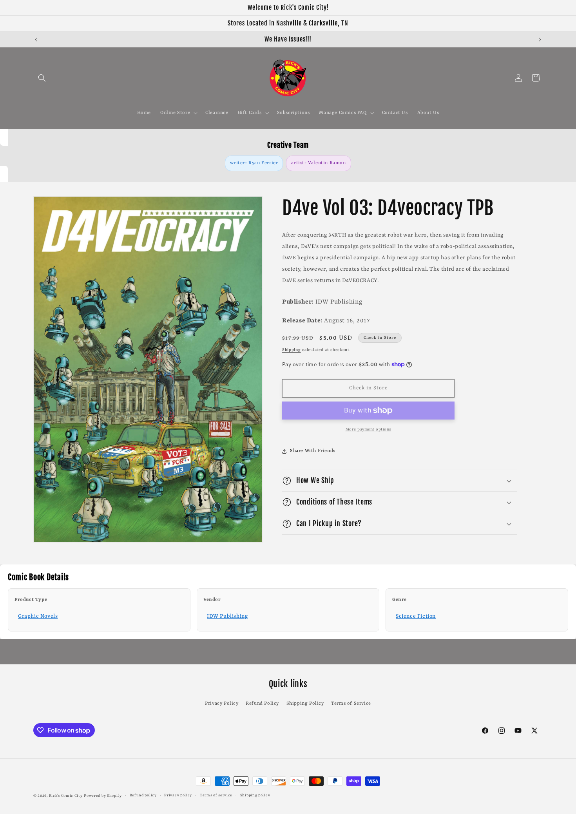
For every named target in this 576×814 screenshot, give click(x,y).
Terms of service (216, 795)
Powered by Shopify (103, 796)
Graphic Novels (38, 616)
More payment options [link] (368, 429)
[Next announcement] (540, 39)
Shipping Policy (305, 703)
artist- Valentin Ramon (318, 163)
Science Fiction (416, 616)
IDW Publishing (227, 616)
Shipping (291, 349)
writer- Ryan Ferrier (254, 163)
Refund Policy (262, 703)
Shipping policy (255, 795)
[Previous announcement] (36, 39)
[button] (42, 78)
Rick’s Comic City (66, 796)
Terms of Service (351, 703)
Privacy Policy (221, 703)
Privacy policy (178, 795)
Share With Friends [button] (312, 451)
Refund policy (143, 795)
